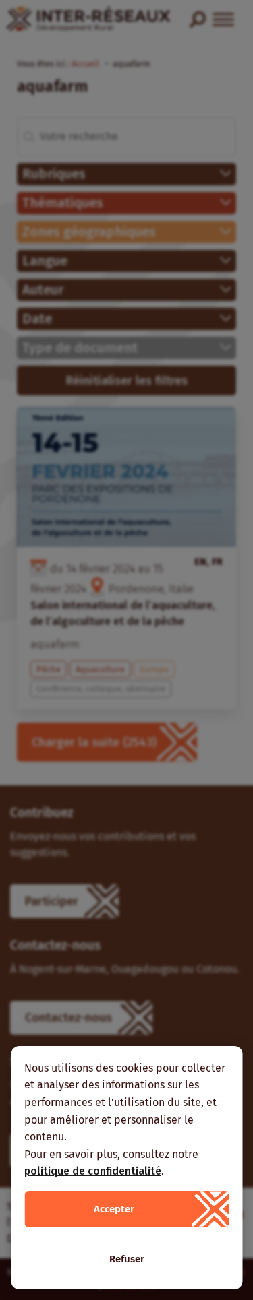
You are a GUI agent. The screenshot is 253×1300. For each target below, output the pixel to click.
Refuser (126, 1259)
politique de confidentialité (92, 1171)
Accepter (114, 1209)
